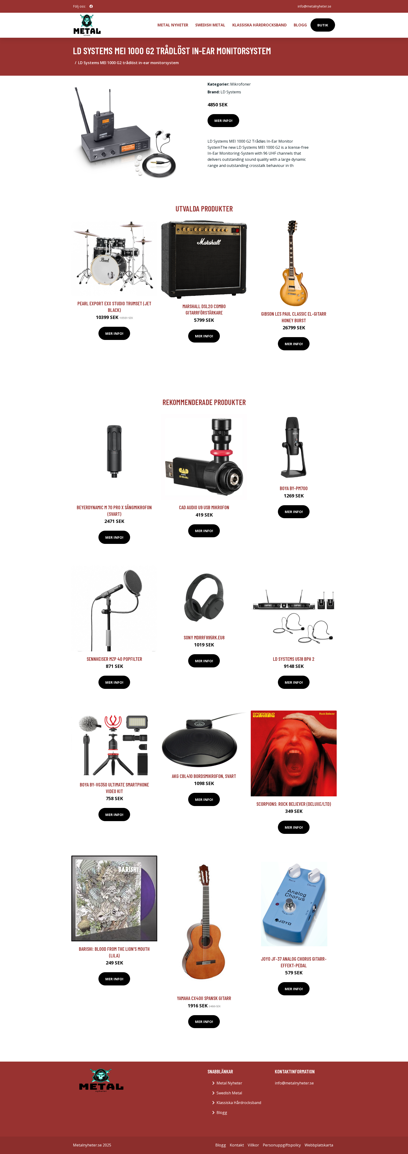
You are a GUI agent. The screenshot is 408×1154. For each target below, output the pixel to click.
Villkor (253, 1145)
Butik (322, 25)
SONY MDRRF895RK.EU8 (204, 637)
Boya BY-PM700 (294, 488)
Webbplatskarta (319, 1145)
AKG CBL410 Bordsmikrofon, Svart (204, 776)
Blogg (300, 25)
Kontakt (237, 1145)
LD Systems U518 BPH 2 (293, 659)
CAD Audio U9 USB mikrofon (204, 507)
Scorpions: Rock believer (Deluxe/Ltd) (293, 804)
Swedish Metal (210, 25)
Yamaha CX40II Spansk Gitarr (204, 998)
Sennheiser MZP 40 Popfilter (114, 659)
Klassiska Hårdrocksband (259, 25)
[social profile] (91, 6)
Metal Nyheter (172, 25)
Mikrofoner (240, 84)
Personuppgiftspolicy (282, 1145)
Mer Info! (223, 120)
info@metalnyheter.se (314, 6)
